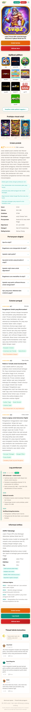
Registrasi (23, 2)
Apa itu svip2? (6, 242)
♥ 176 (4, 674)
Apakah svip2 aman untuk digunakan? (10, 269)
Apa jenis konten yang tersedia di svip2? (12, 261)
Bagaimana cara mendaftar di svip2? (13, 276)
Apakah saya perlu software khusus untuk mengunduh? (13, 283)
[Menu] (28, 2)
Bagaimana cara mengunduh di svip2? (14, 248)
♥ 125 (4, 691)
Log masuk (16, 2)
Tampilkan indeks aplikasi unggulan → (15, 109)
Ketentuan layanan (8, 700)
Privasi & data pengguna (21, 700)
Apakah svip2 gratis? (9, 254)
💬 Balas (10, 656)
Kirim (25, 636)
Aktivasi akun (15, 48)
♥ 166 (4, 656)
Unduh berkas (15, 43)
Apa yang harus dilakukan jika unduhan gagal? (11, 292)
